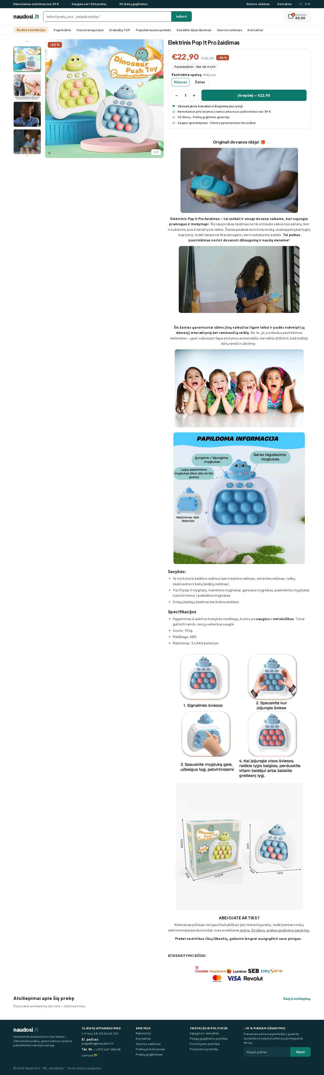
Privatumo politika (204, 1049)
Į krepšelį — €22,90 (254, 95)
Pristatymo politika (205, 1044)
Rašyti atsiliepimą (297, 998)
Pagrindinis (62, 29)
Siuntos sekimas (258, 4)
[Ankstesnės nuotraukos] (27, 43)
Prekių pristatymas (150, 1049)
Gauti (300, 1052)
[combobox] (107, 16)
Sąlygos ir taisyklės (204, 1033)
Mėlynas (180, 82)
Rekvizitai (143, 1033)
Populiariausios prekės (153, 29)
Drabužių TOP (119, 29)
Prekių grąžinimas (149, 1054)
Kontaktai (284, 4)
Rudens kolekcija (31, 30)
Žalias (200, 82)
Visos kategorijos (90, 29)
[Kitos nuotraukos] (27, 154)
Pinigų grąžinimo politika (208, 1038)
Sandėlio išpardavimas (194, 29)
